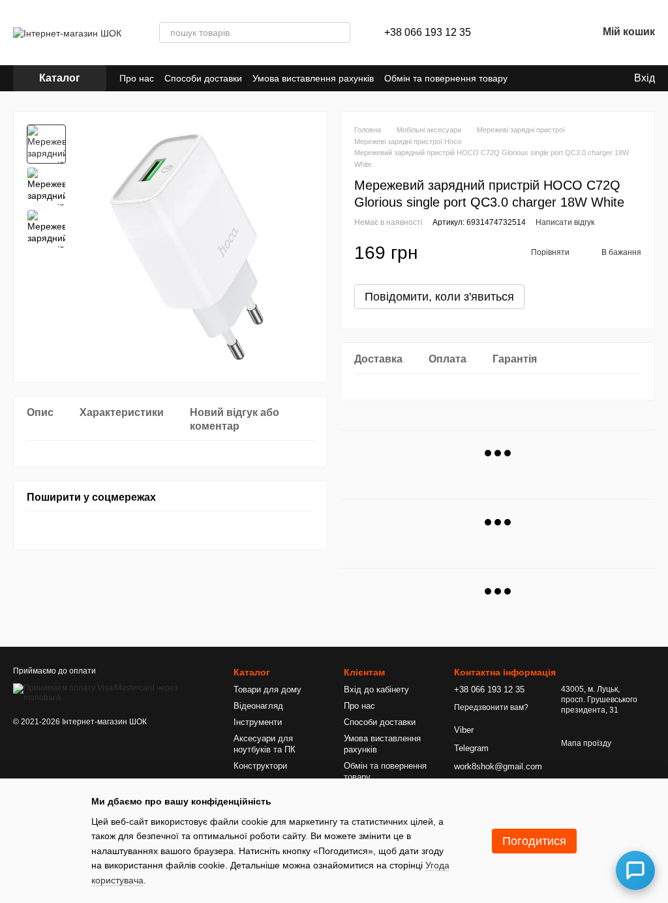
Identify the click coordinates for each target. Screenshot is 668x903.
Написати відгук (565, 222)
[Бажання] (553, 32)
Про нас (136, 78)
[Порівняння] (519, 32)
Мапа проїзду (586, 743)
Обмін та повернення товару (446, 78)
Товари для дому (267, 689)
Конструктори (260, 766)
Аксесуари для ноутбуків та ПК (265, 743)
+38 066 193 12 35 (427, 32)
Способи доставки (203, 78)
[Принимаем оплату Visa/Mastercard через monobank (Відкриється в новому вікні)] (113, 693)
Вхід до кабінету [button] (376, 689)
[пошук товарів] (339, 32)
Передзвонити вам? (491, 707)
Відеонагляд (258, 706)
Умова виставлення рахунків (313, 78)
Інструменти (258, 722)
